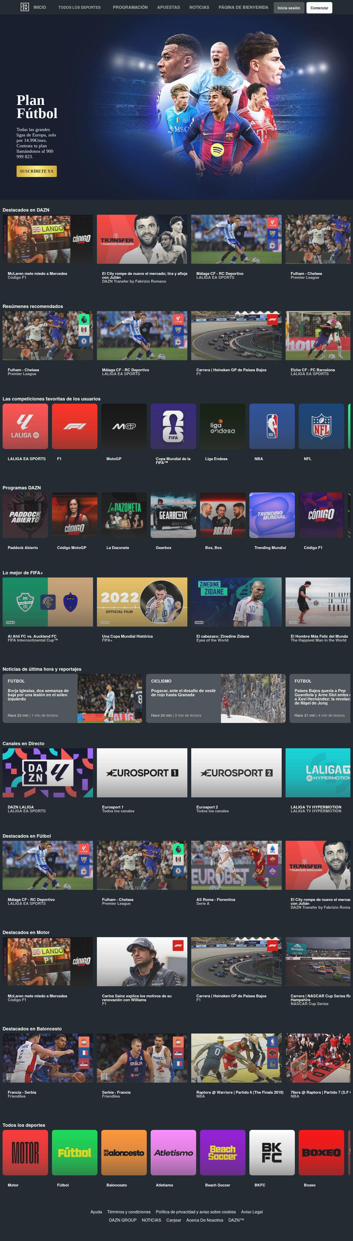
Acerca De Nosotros (204, 1220)
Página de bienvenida (243, 7)
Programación (130, 7)
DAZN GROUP (123, 1220)
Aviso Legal (252, 1212)
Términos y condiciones (129, 1212)
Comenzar (319, 7)
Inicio (40, 7)
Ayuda (96, 1212)
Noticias (199, 7)
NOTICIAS (151, 1220)
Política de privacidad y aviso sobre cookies (196, 1212)
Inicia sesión (289, 7)
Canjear (173, 1220)
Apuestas (168, 7)
